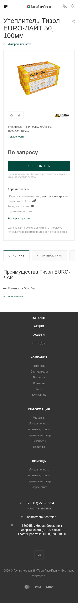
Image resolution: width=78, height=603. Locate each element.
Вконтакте (39, 554)
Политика (39, 446)
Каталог (39, 318)
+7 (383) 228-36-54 (40, 503)
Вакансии (39, 377)
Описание (16, 255)
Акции (39, 326)
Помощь (39, 461)
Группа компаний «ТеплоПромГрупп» (37, 570)
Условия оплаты (39, 423)
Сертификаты (39, 371)
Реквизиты (39, 441)
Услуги (39, 334)
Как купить (39, 395)
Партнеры (39, 365)
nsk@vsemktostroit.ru (42, 517)
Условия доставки (39, 429)
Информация (39, 409)
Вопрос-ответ (39, 487)
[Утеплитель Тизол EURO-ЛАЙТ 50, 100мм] (39, 79)
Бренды (39, 343)
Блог (39, 389)
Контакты (39, 383)
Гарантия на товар (39, 435)
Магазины (39, 417)
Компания (39, 357)
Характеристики (49, 255)
